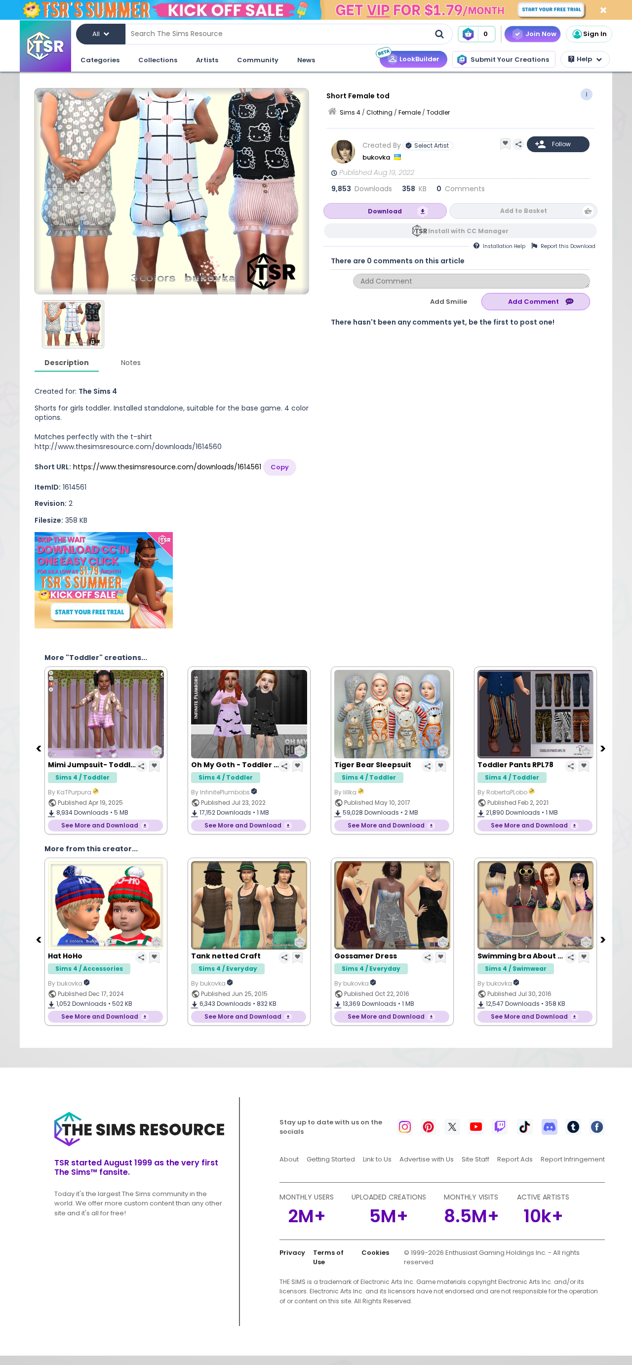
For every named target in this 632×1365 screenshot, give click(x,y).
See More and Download (99, 825)
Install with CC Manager (468, 231)
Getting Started (331, 1159)
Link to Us (377, 1159)
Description (66, 363)
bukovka (377, 157)
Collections (157, 60)
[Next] (604, 748)
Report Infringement (573, 1159)
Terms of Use (328, 1257)
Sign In (595, 34)
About (289, 1159)
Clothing (379, 112)
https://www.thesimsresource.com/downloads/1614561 (167, 467)
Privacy (292, 1252)
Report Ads (515, 1159)
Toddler (438, 112)
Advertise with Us (426, 1159)
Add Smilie (448, 301)
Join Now (540, 34)
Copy (280, 467)
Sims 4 (350, 112)
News (306, 60)
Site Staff (475, 1159)
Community (257, 60)
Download (385, 211)
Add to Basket (523, 211)
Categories (99, 60)
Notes (131, 363)
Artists (207, 60)
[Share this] (518, 144)
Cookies (375, 1252)
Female (409, 112)
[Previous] (39, 748)
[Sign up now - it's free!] (104, 580)
